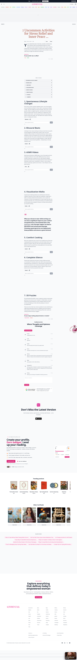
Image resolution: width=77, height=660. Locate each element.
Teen (70, 7)
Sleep (47, 622)
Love (29, 618)
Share (51, 41)
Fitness (56, 612)
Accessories (18, 7)
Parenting (47, 620)
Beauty (64, 607)
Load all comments (28, 330)
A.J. (25, 41)
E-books (31, 317)
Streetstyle (54, 7)
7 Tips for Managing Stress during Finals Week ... (16, 544)
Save (47, 41)
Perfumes (13, 7)
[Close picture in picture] (65, 653)
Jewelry (56, 616)
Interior (47, 616)
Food (46, 7)
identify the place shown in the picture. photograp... (25, 542)
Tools (29, 626)
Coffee (28, 57)
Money (47, 618)
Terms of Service (31, 637)
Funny (62, 7)
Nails (29, 620)
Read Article (17, 525)
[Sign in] (75, 4)
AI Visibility (45, 633)
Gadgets (38, 614)
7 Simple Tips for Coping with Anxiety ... (63, 544)
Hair (10, 7)
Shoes (29, 622)
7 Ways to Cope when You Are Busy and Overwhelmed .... (51, 542)
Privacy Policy (59, 635)
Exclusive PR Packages (46, 635)
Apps (38, 7)
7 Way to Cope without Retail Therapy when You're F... (17, 537)
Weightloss (42, 7)
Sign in (26, 463)
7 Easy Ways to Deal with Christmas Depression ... (26, 539)
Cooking (56, 609)
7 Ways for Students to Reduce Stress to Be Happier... (50, 539)
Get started (67, 456)
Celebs (51, 7)
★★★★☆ (74, 24)
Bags (47, 607)
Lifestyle (73, 7)
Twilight (47, 624)
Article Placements (60, 633)
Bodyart (29, 609)
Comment (26, 384)
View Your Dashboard (23, 461)
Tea (25, 57)
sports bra (27, 224)
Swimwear (7, 7)
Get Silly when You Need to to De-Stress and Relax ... (40, 544)
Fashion (30, 7)
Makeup (22, 7)
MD (33, 41)
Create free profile (11, 461)
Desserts (64, 609)
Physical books (27, 317)
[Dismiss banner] (51, 388)
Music (64, 618)
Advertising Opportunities (33, 635)
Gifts (36, 7)
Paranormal (39, 620)
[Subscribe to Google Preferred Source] (30, 389)
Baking (33, 7)
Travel (38, 624)
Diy (48, 7)
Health (29, 616)
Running (59, 7)
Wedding (56, 624)
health (2, 24)
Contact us (30, 633)
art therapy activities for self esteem (63, 537)
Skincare (26, 7)
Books (65, 7)
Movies (56, 618)
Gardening (2, 7)
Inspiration (39, 616)
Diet (68, 7)
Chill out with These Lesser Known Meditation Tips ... (42, 537)
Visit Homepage (38, 597)
